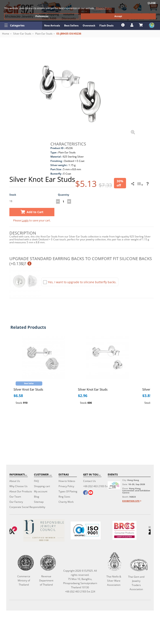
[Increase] (69, 201)
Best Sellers (71, 25)
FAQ (36, 481)
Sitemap (39, 502)
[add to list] (141, 185)
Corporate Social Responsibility (27, 507)
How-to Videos (67, 481)
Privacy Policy (66, 486)
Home (5, 33)
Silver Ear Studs (22, 33)
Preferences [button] (41, 16)
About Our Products (20, 491)
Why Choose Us (18, 486)
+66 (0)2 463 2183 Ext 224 (98, 486)
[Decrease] (58, 201)
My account (40, 491)
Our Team (15, 496)
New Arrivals (52, 25)
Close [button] (152, 3)
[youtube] (90, 493)
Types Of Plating (68, 491)
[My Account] (132, 24)
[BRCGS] (124, 530)
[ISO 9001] (85, 530)
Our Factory (16, 502)
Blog (36, 496)
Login (25, 220)
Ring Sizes (64, 496)
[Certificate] (44, 530)
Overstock (89, 25)
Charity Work (66, 502)
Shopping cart (42, 486)
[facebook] (85, 493)
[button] (21, 25)
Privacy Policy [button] (104, 8)
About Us (14, 481)
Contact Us (89, 481)
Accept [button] (118, 16)
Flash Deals (106, 25)
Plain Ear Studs (43, 33)
